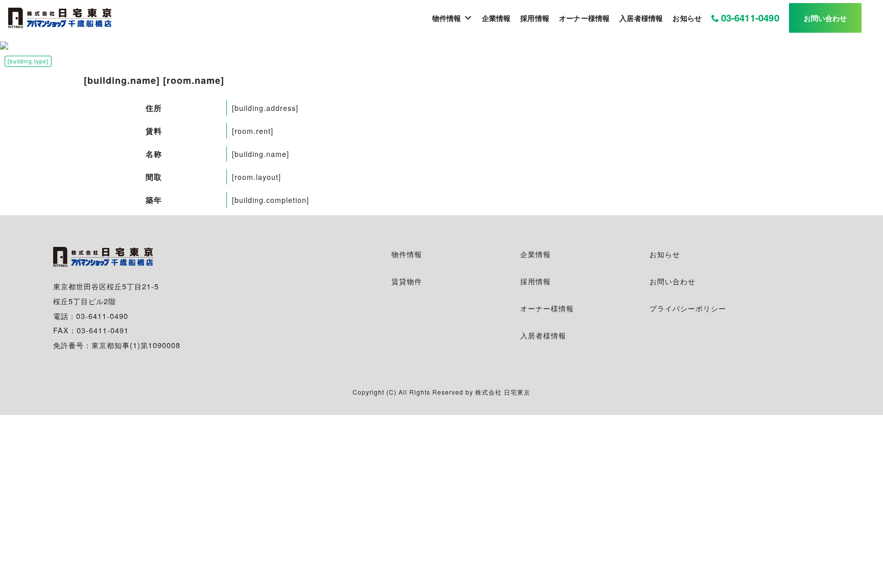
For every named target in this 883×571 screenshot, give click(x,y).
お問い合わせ (672, 281)
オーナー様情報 (547, 308)
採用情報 (535, 281)
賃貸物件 (406, 281)
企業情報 (535, 253)
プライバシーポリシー (687, 308)
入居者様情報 (543, 335)
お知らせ (664, 253)
